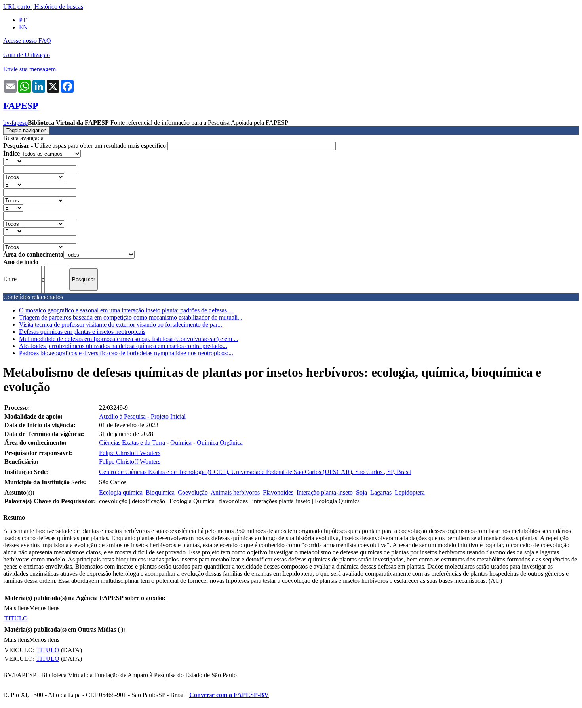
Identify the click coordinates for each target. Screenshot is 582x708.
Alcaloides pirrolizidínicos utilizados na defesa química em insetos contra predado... (123, 346)
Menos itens (44, 608)
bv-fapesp (15, 122)
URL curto (16, 6)
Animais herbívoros (235, 492)
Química (181, 442)
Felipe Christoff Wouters (129, 452)
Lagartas (381, 492)
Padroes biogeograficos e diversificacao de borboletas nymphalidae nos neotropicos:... (126, 353)
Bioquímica (160, 492)
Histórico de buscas (58, 6)
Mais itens (16, 608)
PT (23, 20)
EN (23, 27)
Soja (361, 492)
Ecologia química (121, 492)
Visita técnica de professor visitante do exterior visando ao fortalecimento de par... (120, 324)
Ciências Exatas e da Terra (132, 442)
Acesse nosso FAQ (27, 40)
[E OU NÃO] (13, 161)
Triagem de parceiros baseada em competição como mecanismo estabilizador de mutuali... (130, 317)
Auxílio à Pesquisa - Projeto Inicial (142, 416)
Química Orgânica (220, 442)
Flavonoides (278, 492)
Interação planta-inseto (325, 492)
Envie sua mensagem (29, 69)
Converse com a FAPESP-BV (229, 694)
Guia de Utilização (26, 54)
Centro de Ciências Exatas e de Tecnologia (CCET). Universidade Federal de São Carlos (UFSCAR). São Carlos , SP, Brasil (255, 471)
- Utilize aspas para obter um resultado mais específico (85, 145)
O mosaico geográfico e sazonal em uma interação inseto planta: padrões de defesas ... (126, 310)
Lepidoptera (410, 492)
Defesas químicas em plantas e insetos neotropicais (82, 331)
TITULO (16, 618)
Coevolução (193, 492)
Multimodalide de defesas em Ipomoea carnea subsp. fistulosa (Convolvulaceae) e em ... (128, 338)
